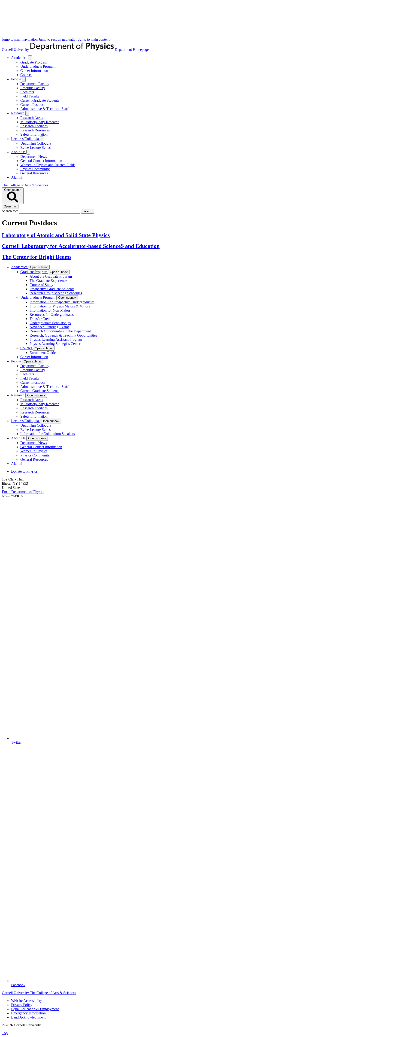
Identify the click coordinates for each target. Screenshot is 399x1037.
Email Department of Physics (23, 492)
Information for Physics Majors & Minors (60, 306)
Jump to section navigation (58, 39)
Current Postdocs (32, 104)
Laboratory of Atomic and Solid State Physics (56, 235)
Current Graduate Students (39, 100)
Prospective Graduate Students (52, 289)
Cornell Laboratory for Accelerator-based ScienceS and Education (81, 246)
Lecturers (27, 92)
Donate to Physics (24, 471)
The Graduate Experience (48, 281)
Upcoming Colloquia (35, 143)
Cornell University (16, 50)
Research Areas (31, 118)
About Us (18, 152)
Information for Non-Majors (50, 310)
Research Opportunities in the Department (60, 331)
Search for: (10, 211)
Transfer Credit (40, 319)
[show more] (30, 57)
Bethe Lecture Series (35, 147)
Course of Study (41, 285)
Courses (26, 75)
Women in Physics (33, 451)
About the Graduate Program (51, 276)
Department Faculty (34, 84)
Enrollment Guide (43, 353)
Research (18, 113)
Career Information (34, 71)
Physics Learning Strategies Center (55, 344)
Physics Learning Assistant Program (56, 339)
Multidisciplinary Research (39, 122)
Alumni (16, 177)
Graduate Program (33, 62)
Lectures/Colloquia (25, 139)
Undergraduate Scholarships (50, 323)
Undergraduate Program (37, 66)
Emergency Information (28, 1013)
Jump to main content (93, 39)
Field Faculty (29, 96)
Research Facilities (34, 126)
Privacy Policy (21, 1005)
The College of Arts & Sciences (25, 185)
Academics (19, 58)
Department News (33, 156)
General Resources (34, 173)
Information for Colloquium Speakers (47, 434)
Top (5, 1033)
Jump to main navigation (20, 39)
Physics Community (35, 169)
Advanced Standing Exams (49, 327)
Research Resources (35, 130)
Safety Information (34, 134)
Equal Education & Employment (35, 1009)
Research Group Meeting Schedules (56, 293)
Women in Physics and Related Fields (47, 165)
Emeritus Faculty (32, 88)
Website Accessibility (26, 1001)
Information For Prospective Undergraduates (62, 302)
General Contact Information (41, 161)
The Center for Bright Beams (36, 257)
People (16, 79)
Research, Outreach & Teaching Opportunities (63, 335)
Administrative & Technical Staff (44, 109)
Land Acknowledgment (28, 1017)
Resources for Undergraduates (52, 314)
